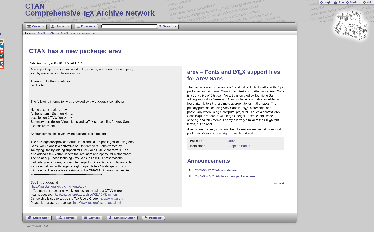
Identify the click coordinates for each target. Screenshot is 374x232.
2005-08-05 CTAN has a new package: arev (225, 176)
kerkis (252, 133)
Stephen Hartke (239, 146)
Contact (94, 217)
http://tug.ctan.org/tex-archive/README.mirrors (85, 194)
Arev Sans (221, 91)
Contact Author (124, 217)
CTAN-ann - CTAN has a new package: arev (72, 33)
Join (341, 2)
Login (328, 2)
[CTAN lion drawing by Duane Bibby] (350, 47)
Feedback (155, 217)
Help (370, 2)
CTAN (41, 33)
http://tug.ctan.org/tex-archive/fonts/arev (59, 186)
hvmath (236, 133)
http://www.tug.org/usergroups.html (97, 202)
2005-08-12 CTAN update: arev (216, 170)
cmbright (223, 133)
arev (231, 140)
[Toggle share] (1, 34)
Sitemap (69, 217)
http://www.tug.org (111, 198)
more (277, 183)
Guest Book (41, 217)
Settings (355, 2)
